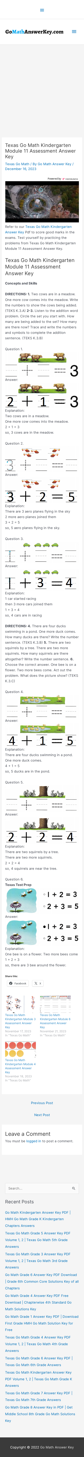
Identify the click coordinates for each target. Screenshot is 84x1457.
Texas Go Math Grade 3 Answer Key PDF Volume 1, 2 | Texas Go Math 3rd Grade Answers (38, 1260)
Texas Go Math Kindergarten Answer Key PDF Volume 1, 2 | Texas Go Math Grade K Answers (38, 1379)
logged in (33, 1141)
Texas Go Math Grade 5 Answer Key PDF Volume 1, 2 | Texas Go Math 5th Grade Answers (38, 1240)
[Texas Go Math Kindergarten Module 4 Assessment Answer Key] (20, 1049)
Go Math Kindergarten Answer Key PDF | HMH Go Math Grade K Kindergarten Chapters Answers (38, 1219)
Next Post (42, 1115)
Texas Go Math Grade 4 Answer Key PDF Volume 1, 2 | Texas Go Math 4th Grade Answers (38, 1344)
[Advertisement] (42, 88)
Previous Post (42, 1103)
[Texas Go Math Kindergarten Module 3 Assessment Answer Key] (20, 1004)
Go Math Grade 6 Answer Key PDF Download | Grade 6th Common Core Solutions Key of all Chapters (42, 1281)
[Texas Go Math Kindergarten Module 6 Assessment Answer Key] (55, 1004)
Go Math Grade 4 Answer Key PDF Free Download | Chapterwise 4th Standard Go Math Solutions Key (38, 1302)
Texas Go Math (17, 164)
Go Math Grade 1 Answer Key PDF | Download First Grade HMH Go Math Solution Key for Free (41, 1323)
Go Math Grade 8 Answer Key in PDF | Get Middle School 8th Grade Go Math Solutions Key (40, 1414)
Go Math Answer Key (57, 1447)
